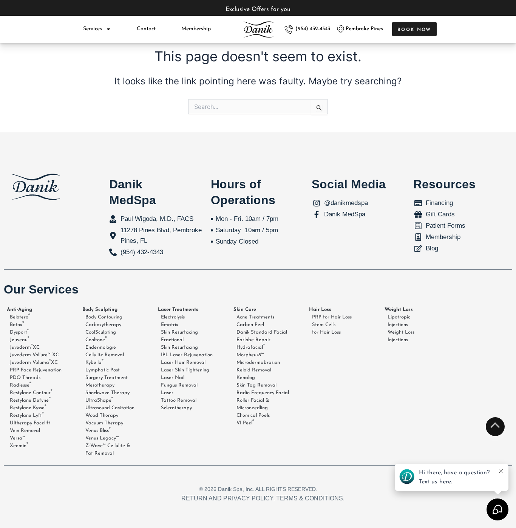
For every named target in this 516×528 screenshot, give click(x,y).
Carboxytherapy (103, 324)
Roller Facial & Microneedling (252, 404)
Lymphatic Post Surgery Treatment (106, 374)
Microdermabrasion (258, 362)
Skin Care (244, 309)
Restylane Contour (31, 392)
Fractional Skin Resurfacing (179, 343)
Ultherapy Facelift (30, 423)
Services (92, 29)
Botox (17, 324)
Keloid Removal (253, 370)
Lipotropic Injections (399, 321)
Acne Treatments (255, 317)
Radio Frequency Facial (262, 392)
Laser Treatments (178, 309)
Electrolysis (173, 317)
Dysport (19, 332)
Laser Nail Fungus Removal (179, 381)
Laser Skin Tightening (185, 370)
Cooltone (96, 339)
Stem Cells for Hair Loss (326, 328)
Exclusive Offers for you (258, 9)
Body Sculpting (99, 309)
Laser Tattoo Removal (178, 396)
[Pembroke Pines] (340, 29)
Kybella (94, 362)
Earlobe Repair (253, 339)
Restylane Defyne (30, 400)
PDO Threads (25, 377)
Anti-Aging (19, 309)
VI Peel (245, 422)
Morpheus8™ (250, 355)
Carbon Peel (250, 324)
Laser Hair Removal (183, 362)
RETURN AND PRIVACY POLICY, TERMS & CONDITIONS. (263, 498)
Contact (146, 29)
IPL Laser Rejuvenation (187, 355)
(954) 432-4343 (312, 29)
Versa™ (17, 438)
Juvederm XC (25, 347)
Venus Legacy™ (102, 438)
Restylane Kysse (28, 407)
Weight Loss (399, 309)
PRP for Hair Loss (332, 317)
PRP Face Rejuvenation (36, 370)
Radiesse (20, 385)
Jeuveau (19, 339)
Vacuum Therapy (104, 423)
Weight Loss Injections (401, 336)
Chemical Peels (253, 415)
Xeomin (19, 445)
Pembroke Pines (364, 29)
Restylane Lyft (27, 415)
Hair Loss (320, 309)
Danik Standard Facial (261, 332)
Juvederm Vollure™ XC (34, 355)
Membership (196, 29)
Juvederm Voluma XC (34, 362)
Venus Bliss (98, 430)
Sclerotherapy (176, 407)
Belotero (20, 317)
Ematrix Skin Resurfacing (179, 328)
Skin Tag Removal (256, 385)
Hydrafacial (250, 347)
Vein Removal (25, 430)
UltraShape (99, 400)
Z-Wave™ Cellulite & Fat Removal (107, 449)
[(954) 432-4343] (288, 29)
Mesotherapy (99, 385)
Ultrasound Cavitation (109, 407)
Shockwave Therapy (107, 392)
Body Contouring (103, 317)
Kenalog (245, 377)
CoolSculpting (100, 332)
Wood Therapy (101, 415)
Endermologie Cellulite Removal (104, 351)
